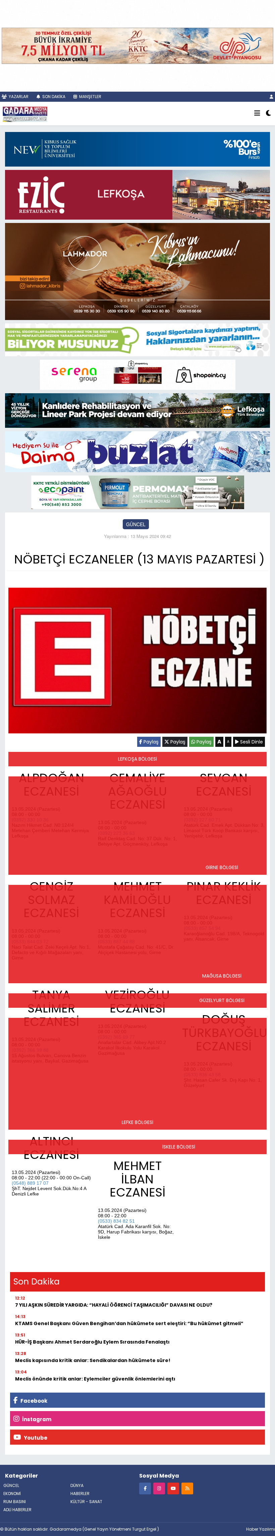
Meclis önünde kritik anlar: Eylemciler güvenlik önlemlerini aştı (95, 1378)
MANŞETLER (89, 96)
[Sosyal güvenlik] (137, 338)
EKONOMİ (12, 1493)
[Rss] (187, 1488)
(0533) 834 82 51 (116, 1221)
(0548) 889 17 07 (30, 1183)
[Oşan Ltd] (137, 491)
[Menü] (257, 113)
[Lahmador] (137, 270)
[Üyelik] (271, 96)
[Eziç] (137, 194)
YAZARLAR (18, 96)
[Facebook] (145, 1488)
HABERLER (80, 1493)
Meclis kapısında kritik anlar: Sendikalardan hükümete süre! (92, 1360)
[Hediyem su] (137, 450)
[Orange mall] (137, 374)
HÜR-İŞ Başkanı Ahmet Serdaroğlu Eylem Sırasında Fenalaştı (92, 1342)
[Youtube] (173, 1488)
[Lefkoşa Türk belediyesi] (137, 409)
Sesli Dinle (251, 741)
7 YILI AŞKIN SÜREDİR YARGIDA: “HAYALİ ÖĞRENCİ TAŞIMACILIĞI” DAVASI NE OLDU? (113, 1305)
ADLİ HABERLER (17, 1509)
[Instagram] (159, 1488)
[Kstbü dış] (137, 148)
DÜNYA (77, 1485)
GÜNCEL (136, 524)
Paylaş (150, 741)
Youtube (35, 1437)
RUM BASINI (14, 1501)
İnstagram (36, 1419)
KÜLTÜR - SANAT (86, 1501)
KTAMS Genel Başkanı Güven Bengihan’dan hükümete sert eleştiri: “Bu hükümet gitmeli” (129, 1323)
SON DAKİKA (53, 96)
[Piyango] (137, 45)
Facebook (33, 1400)
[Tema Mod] (268, 113)
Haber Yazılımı (260, 1529)
